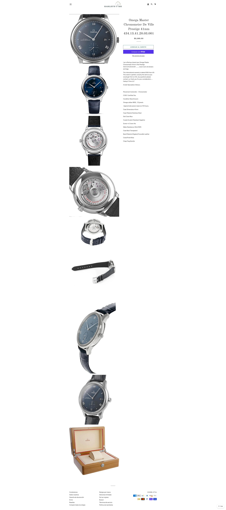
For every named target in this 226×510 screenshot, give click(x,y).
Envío (71, 500)
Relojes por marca (105, 492)
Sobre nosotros (74, 495)
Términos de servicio (105, 502)
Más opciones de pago (138, 56)
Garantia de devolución (76, 497)
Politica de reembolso (106, 505)
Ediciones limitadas (105, 495)
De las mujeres (103, 497)
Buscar (101, 500)
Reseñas (72, 502)
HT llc (155, 492)
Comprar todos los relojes (77, 505)
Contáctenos (73, 492)
